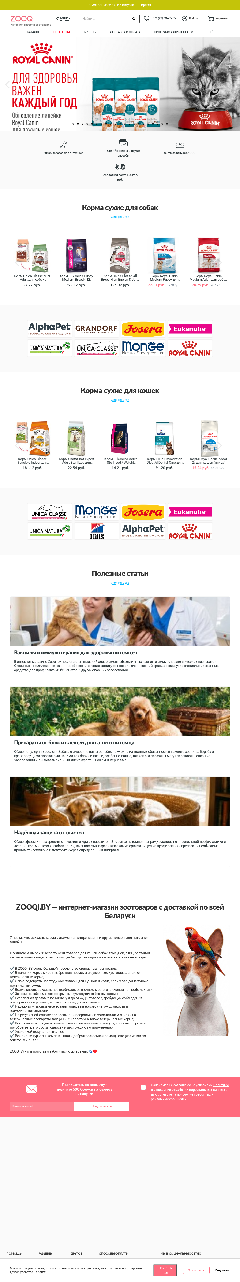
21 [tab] (167, 124)
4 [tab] (87, 124)
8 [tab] (106, 124)
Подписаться (102, 1106)
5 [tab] (92, 124)
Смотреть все (120, 217)
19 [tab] (157, 124)
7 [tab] (101, 124)
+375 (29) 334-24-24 (163, 18)
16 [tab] (143, 124)
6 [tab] (96, 124)
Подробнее (222, 1270)
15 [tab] (138, 124)
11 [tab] (120, 124)
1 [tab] (73, 124)
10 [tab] (115, 124)
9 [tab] (110, 124)
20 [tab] (162, 124)
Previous (12, 88)
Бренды (90, 32)
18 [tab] (152, 124)
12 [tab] (124, 124)
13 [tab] (129, 124)
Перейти (145, 5)
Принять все (165, 1270)
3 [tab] (82, 124)
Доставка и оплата (125, 32)
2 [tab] (77, 124)
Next (234, 88)
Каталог (33, 32)
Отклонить (196, 1270)
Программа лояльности (173, 32)
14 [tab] (134, 124)
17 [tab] (148, 124)
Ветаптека (61, 32)
